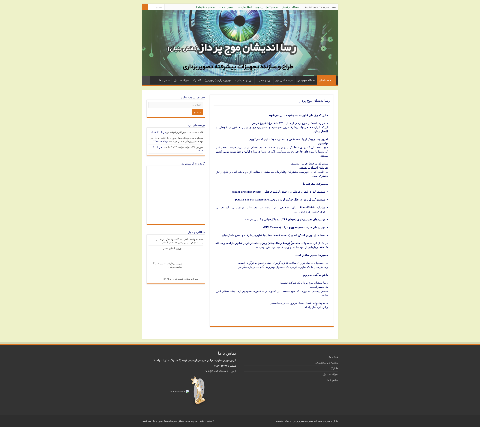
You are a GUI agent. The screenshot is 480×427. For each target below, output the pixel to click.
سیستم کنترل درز (284, 80)
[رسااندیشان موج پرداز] (240, 43)
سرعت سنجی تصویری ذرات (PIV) (181, 278)
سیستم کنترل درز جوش (266, 7)
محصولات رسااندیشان (326, 362)
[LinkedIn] (171, 7)
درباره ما (333, 356)
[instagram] (167, 7)
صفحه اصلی (325, 80)
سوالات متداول (181, 80)
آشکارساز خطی (244, 7)
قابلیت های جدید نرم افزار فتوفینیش (184, 132)
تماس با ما (164, 80)
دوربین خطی (265, 80)
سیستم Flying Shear (205, 7)
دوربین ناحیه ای (226, 7)
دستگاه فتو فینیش (290, 7)
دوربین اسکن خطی (172, 248)
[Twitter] (174, 7)
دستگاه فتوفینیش (306, 80)
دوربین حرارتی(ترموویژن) (218, 80)
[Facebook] (178, 7)
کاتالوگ (197, 80)
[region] (175, 195)
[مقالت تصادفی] (146, 80)
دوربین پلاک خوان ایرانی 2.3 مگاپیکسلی (183, 147)
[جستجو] (145, 7)
